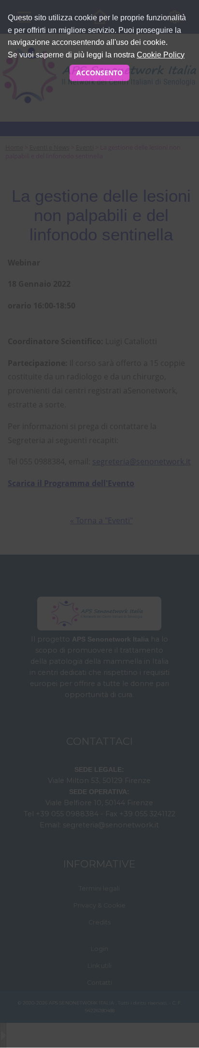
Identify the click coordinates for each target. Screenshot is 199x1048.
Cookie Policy (161, 55)
